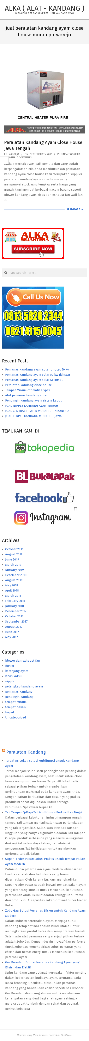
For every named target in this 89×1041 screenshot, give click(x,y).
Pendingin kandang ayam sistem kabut (33, 400)
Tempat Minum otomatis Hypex (27, 390)
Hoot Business (40, 1034)
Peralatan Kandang (26, 752)
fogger (9, 666)
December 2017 (15, 611)
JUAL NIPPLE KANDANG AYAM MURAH (31, 406)
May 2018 (11, 585)
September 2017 (16, 621)
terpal (9, 712)
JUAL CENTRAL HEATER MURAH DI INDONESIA (37, 411)
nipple (9, 681)
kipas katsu (13, 676)
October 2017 (14, 616)
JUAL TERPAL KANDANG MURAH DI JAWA (33, 416)
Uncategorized (70, 154)
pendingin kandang (19, 697)
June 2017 (12, 632)
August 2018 (14, 580)
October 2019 (14, 549)
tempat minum (16, 702)
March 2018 (13, 596)
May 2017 (11, 637)
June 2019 (12, 559)
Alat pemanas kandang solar (26, 395)
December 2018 (15, 575)
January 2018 (14, 606)
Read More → (74, 209)
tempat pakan (15, 707)
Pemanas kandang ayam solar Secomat (34, 380)
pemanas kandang (18, 691)
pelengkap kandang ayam (24, 686)
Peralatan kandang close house (28, 385)
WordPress (65, 1034)
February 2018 (15, 601)
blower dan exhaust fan (22, 660)
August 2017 (14, 627)
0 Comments (24, 157)
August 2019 (14, 554)
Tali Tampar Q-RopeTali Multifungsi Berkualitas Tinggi (43, 812)
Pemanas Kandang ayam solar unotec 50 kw (37, 369)
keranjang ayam (16, 671)
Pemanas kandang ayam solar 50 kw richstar (37, 374)
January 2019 (14, 570)
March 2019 (13, 565)
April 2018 (12, 590)
